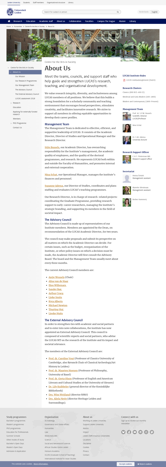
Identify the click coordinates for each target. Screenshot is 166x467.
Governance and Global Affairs (57, 424)
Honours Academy (52, 451)
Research (17, 21)
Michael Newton (58, 305)
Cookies (86, 447)
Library (70, 2)
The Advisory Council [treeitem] (23, 89)
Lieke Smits (55, 297)
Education (30, 21)
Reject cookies (146, 464)
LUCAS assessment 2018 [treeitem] (25, 98)
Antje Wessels (56, 277)
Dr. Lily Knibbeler (59, 386)
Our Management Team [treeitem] (24, 85)
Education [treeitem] (17, 107)
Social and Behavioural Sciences (57, 443)
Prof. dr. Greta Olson (60, 378)
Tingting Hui (56, 309)
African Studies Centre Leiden (56, 447)
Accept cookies (125, 464)
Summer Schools (13, 436)
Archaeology (50, 421)
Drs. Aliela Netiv (58, 398)
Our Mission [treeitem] (20, 76)
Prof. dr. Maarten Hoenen (63, 370)
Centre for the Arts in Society (35, 26)
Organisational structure (56, 2)
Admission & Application (16, 451)
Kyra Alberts (56, 301)
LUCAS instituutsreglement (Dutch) (140, 80)
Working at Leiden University (94, 421)
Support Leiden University (93, 424)
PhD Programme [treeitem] (19, 123)
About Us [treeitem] (16, 72)
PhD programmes (13, 428)
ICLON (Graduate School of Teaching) (60, 455)
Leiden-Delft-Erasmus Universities (96, 436)
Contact (86, 455)
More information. (41, 464)
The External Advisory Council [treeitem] (27, 94)
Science (48, 440)
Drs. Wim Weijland (59, 394)
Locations (87, 440)
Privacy (86, 451)
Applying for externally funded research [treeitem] (25, 113)
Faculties (89, 21)
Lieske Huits (56, 313)
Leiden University (14, 2)
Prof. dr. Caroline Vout (61, 358)
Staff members (38, 2)
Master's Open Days (14, 447)
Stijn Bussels (52, 147)
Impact (86, 432)
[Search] (118, 12)
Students (26, 2)
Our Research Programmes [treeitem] (26, 81)
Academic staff (46, 21)
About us (61, 21)
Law (46, 432)
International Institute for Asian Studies (60, 459)
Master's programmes (15, 424)
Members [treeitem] (16, 119)
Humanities (18, 26)
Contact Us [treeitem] (17, 127)
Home (8, 26)
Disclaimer (87, 443)
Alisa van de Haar (58, 281)
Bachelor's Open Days (15, 443)
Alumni (122, 21)
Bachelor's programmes (15, 421)
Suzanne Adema (54, 185)
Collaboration (75, 21)
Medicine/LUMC (51, 436)
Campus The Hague (106, 21)
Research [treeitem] (16, 103)
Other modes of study (15, 440)
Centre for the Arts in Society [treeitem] (22, 67)
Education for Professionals (17, 432)
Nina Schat (51, 174)
